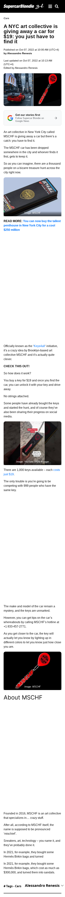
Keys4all (39, 346)
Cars (6, 18)
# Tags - (12, 886)
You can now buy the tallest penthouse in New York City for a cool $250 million (32, 225)
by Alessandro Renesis (18, 53)
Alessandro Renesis (26, 67)
